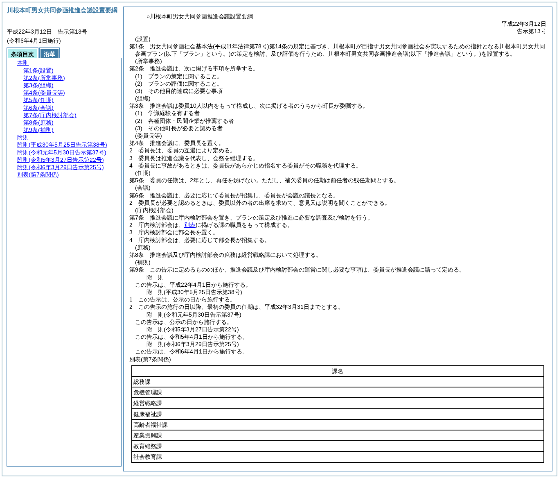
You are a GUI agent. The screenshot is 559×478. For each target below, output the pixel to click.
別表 (190, 225)
